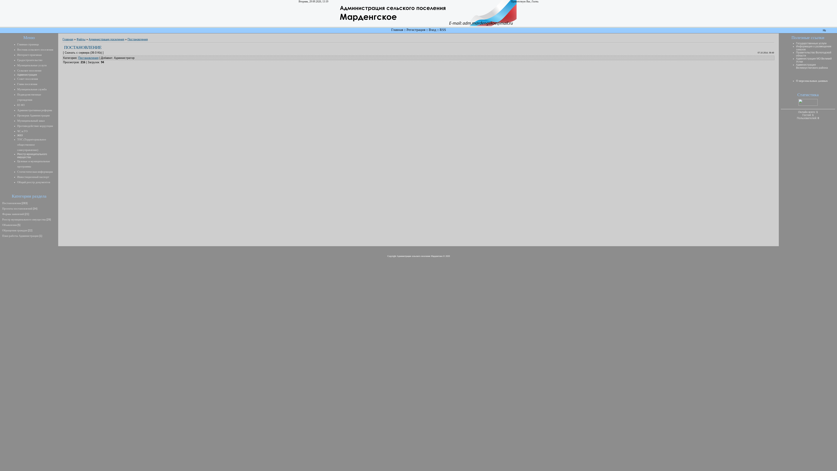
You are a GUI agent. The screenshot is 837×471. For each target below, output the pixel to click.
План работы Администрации (20, 235)
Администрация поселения (106, 39)
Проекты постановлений (17, 208)
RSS (443, 30)
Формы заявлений (13, 214)
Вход (432, 30)
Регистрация (416, 30)
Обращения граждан (14, 230)
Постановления (11, 203)
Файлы (81, 39)
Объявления (9, 225)
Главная (397, 30)
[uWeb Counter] (808, 104)
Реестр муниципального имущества (24, 219)
